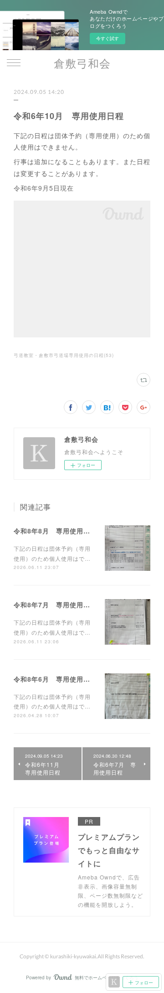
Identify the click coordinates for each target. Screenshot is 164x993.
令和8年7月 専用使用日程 (55, 604)
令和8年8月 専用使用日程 (55, 530)
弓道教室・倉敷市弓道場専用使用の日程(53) (64, 355)
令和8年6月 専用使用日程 (55, 678)
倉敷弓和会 (82, 63)
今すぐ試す (107, 38)
